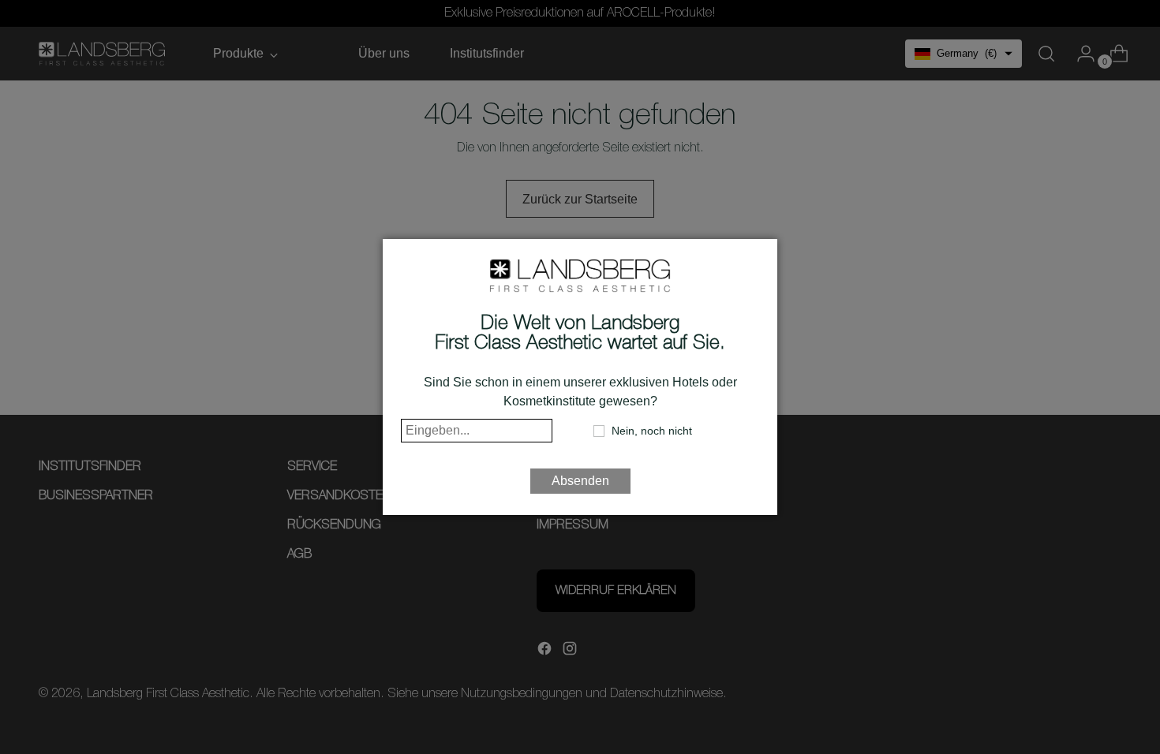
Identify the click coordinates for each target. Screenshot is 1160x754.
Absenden (580, 480)
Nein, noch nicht (652, 430)
